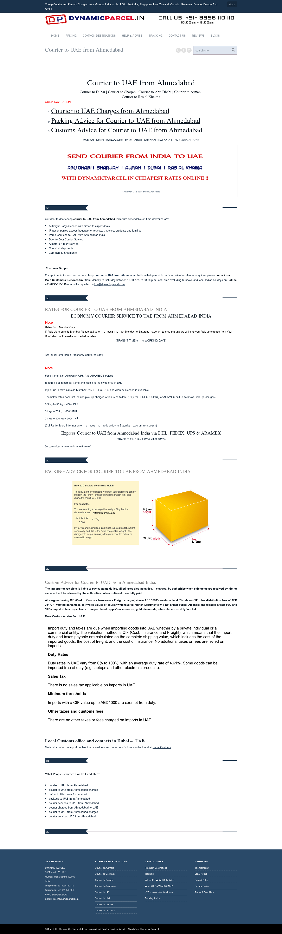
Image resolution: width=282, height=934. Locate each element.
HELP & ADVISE (132, 35)
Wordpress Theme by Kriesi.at (143, 928)
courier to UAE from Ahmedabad (115, 275)
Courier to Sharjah (122, 91)
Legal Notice (201, 873)
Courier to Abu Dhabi (155, 91)
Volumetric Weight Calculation (159, 879)
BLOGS (215, 35)
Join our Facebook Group (183, 50)
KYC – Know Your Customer (159, 892)
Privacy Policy (202, 885)
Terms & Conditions (204, 892)
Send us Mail (218, 928)
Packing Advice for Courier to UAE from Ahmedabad (125, 120)
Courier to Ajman (187, 91)
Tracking (155, 35)
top (47, 208)
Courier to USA (102, 898)
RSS (189, 50)
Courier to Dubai (92, 91)
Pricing (71, 35)
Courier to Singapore (105, 885)
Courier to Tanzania (105, 910)
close (232, 4)
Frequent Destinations (156, 867)
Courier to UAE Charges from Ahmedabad (110, 110)
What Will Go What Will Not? (159, 885)
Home (55, 35)
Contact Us (177, 35)
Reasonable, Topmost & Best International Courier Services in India (92, 928)
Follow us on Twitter (178, 50)
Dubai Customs (162, 747)
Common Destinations (99, 35)
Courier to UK (102, 892)
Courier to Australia (104, 867)
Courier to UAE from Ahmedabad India (141, 191)
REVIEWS (198, 35)
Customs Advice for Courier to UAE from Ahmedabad (127, 129)
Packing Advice (152, 898)
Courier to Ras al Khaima (141, 96)
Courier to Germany (105, 873)
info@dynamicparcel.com (109, 284)
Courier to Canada (104, 879)
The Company (202, 867)
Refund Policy (202, 879)
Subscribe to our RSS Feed (234, 928)
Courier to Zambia (104, 904)
